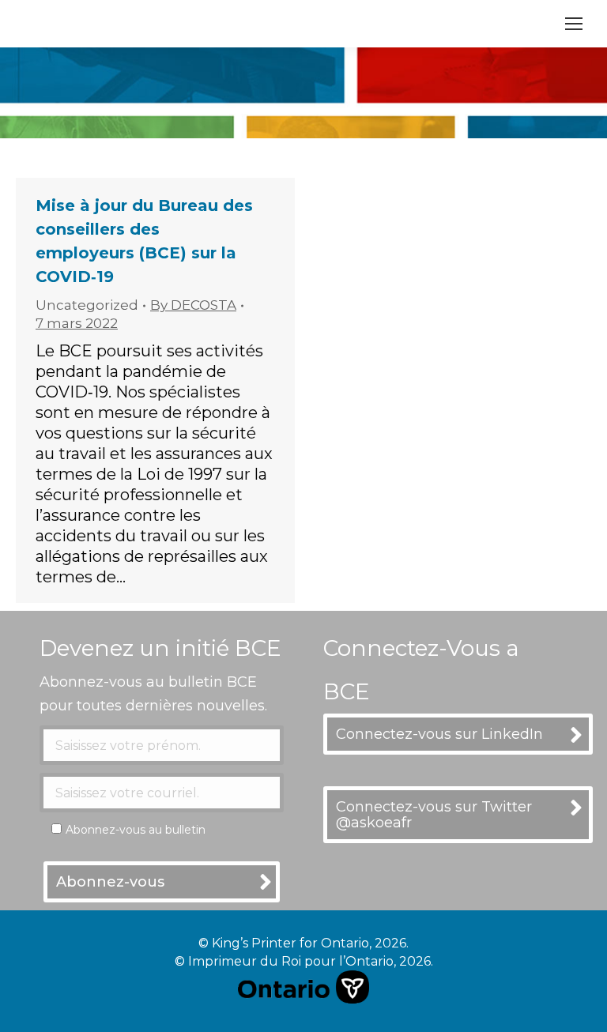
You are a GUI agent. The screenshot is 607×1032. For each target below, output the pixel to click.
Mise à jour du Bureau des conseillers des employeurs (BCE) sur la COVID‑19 (144, 241)
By (193, 305)
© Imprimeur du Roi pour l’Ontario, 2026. (304, 961)
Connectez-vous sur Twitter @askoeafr (434, 814)
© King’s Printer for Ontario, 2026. (303, 943)
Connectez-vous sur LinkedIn (439, 734)
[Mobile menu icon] (574, 23)
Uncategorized (87, 305)
